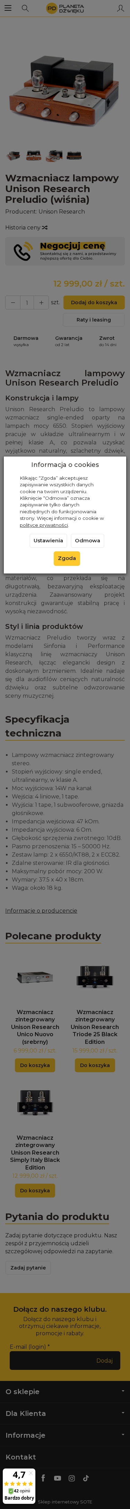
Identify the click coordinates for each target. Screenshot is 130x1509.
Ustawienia (48, 540)
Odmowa (87, 540)
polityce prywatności (44, 525)
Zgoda (67, 558)
